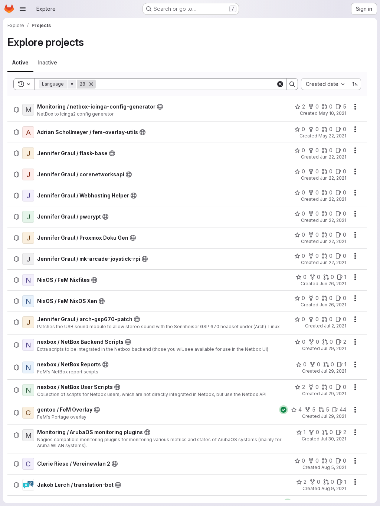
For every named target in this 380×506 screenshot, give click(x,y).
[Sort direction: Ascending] (355, 84)
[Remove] (91, 84)
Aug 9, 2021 (333, 488)
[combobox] (325, 84)
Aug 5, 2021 (333, 467)
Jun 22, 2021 (333, 157)
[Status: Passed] (283, 409)
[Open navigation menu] (23, 9)
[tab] (20, 62)
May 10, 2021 (332, 113)
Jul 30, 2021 (333, 439)
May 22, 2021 (332, 136)
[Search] (292, 84)
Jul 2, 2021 (335, 326)
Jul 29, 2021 (333, 348)
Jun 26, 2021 (333, 283)
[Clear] (280, 84)
